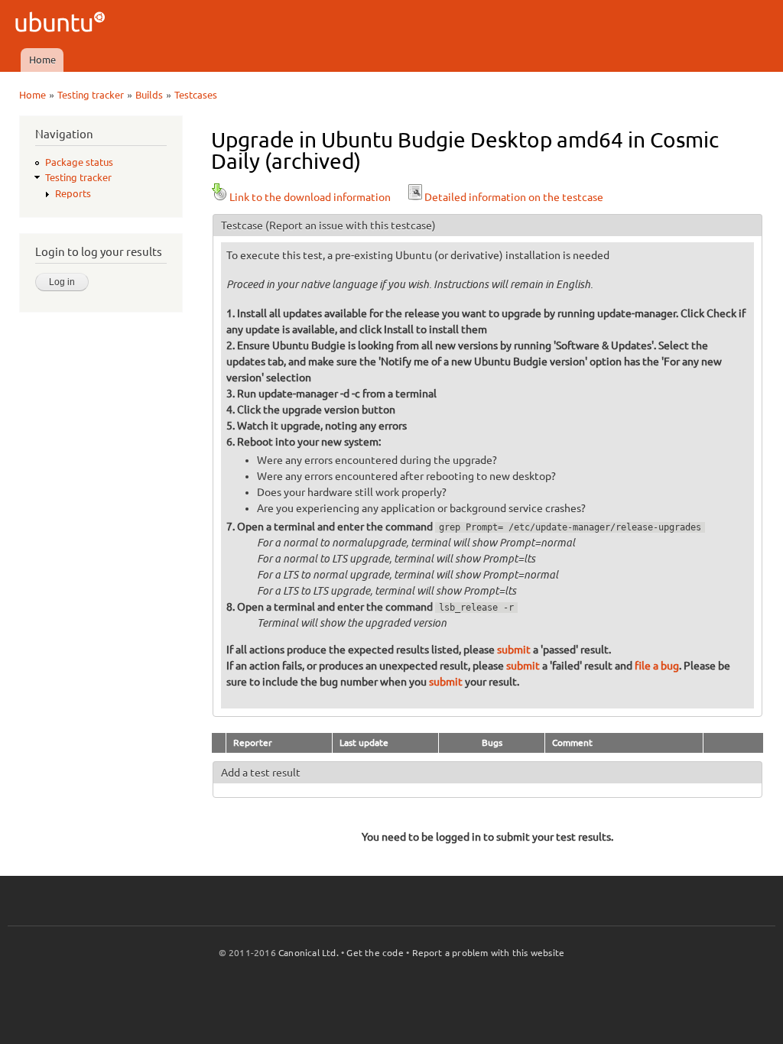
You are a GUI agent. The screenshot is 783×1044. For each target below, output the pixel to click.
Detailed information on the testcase (513, 197)
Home (42, 59)
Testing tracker (90, 94)
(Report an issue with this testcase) (350, 225)
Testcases (195, 94)
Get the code (374, 953)
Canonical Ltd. (308, 953)
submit (514, 650)
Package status (79, 162)
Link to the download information (310, 197)
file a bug (657, 666)
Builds (149, 94)
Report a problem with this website (488, 953)
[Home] (62, 24)
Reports (73, 193)
